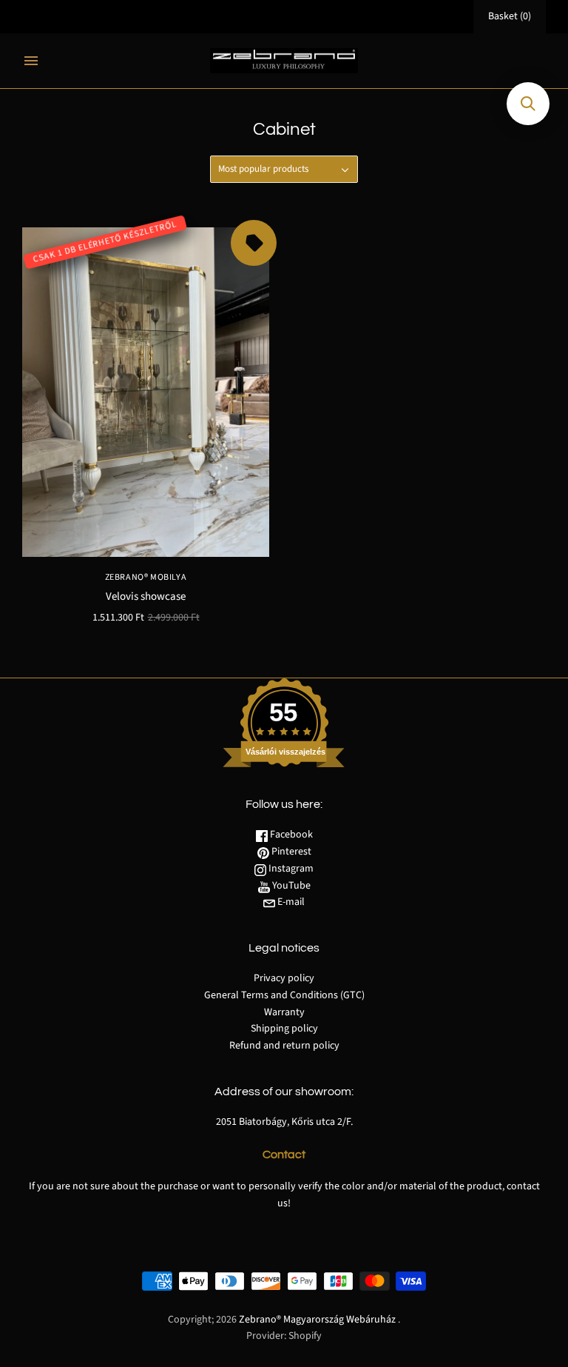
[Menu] (31, 60)
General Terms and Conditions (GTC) (284, 995)
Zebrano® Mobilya (146, 577)
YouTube (290, 885)
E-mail (290, 902)
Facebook (290, 834)
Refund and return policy (284, 1045)
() (509, 16)
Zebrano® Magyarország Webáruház (317, 1319)
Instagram (290, 868)
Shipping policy (284, 1028)
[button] (528, 103)
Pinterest (290, 851)
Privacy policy (284, 978)
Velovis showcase (146, 596)
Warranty (284, 1012)
